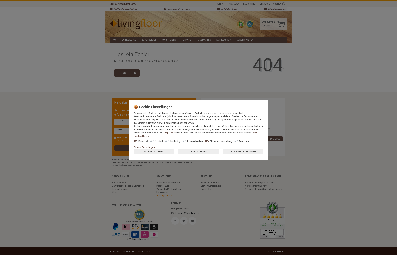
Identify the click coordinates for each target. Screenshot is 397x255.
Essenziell (143, 141)
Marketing (175, 141)
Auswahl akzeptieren (243, 151)
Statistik (159, 141)
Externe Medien (195, 141)
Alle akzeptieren (153, 151)
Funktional (244, 141)
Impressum (170, 132)
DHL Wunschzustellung (221, 141)
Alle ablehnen (198, 151)
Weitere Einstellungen (144, 147)
